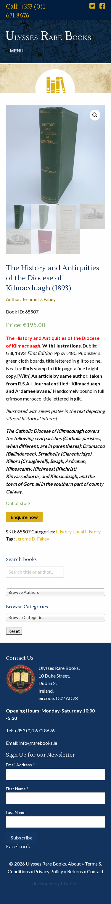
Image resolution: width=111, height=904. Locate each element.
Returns (75, 871)
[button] (95, 115)
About (74, 863)
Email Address (20, 764)
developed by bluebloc (55, 883)
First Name (17, 788)
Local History (87, 531)
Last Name (15, 812)
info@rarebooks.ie (38, 743)
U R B (48, 36)
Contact (95, 871)
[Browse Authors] (55, 592)
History (63, 531)
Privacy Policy (48, 871)
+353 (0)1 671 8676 (34, 730)
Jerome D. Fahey (32, 538)
